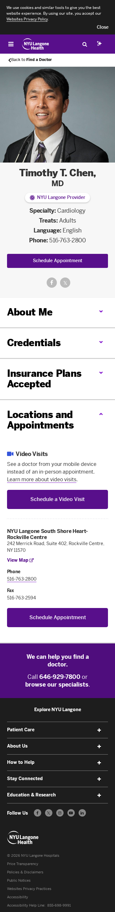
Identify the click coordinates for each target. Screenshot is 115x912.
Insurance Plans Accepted (44, 379)
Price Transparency (22, 864)
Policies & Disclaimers (25, 872)
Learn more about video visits (41, 479)
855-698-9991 (59, 905)
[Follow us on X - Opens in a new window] (48, 813)
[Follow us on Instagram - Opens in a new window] (60, 813)
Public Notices (19, 880)
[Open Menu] (10, 44)
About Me (30, 312)
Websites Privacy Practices (29, 889)
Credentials (33, 343)
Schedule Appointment (57, 260)
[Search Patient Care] (84, 44)
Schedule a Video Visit (57, 499)
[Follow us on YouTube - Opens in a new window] (71, 813)
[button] (103, 27)
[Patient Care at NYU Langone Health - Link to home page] (35, 44)
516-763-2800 (67, 240)
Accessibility (17, 897)
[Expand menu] (99, 730)
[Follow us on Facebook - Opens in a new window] (37, 813)
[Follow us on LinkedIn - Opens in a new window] (82, 813)
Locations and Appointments (40, 420)
